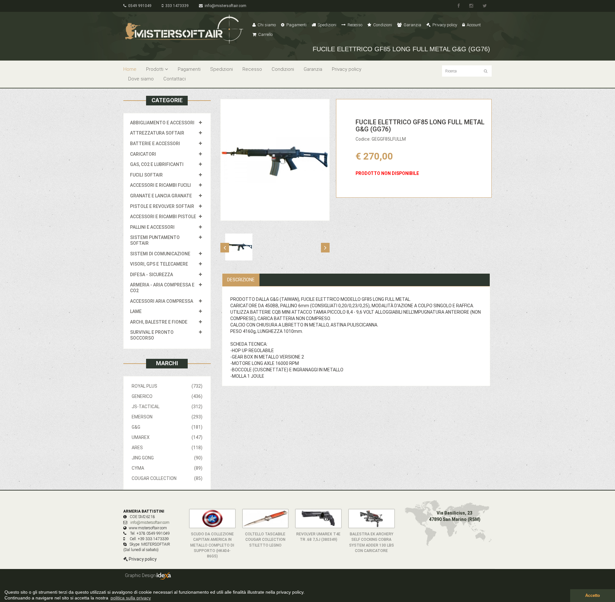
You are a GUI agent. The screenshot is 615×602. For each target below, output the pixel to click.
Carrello (265, 34)
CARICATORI (143, 154)
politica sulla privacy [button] (131, 597)
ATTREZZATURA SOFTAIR (157, 133)
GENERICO (167, 396)
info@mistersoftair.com (224, 6)
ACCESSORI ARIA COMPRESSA (161, 301)
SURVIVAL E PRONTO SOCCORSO (152, 335)
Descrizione (241, 279)
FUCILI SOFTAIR (146, 174)
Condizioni (382, 24)
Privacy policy (444, 24)
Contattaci (174, 79)
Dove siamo (141, 79)
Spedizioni (326, 24)
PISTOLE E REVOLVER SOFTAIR (162, 206)
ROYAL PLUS (167, 386)
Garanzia (412, 24)
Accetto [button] (592, 595)
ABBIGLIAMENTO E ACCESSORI (162, 122)
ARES (167, 447)
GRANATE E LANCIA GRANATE (161, 195)
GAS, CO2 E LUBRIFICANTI (157, 164)
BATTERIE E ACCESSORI (155, 143)
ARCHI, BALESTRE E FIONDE (158, 322)
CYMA (167, 468)
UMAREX (167, 437)
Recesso (354, 24)
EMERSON (167, 416)
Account (473, 24)
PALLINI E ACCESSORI (152, 227)
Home (129, 69)
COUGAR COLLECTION (167, 478)
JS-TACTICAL (167, 406)
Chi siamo (266, 24)
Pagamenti (296, 24)
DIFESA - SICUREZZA (151, 274)
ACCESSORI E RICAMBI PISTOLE (163, 216)
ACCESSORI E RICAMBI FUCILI (160, 185)
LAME (136, 311)
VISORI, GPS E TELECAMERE (159, 264)
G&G (167, 427)
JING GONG (167, 457)
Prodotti (154, 69)
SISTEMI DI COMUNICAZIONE (160, 253)
